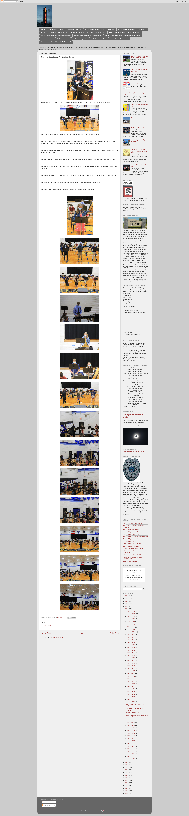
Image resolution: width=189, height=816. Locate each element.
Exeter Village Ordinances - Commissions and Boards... (123, 35)
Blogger (105, 811)
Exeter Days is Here (137, 83)
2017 (127, 770)
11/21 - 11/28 (131, 624)
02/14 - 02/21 (131, 743)
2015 (127, 775)
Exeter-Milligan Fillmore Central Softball (135, 536)
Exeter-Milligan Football (130, 539)
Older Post (114, 633)
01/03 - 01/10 (131, 759)
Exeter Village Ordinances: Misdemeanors (87, 35)
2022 (127, 606)
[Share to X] (71, 618)
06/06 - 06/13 (131, 686)
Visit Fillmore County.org (130, 561)
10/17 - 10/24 (131, 637)
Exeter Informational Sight (131, 529)
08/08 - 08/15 (131, 663)
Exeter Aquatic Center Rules (120, 39)
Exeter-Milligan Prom (132, 712)
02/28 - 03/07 (131, 738)
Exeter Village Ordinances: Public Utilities (54, 32)
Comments (46, 805)
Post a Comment (48, 625)
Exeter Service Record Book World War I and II (56, 42)
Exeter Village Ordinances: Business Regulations (125, 32)
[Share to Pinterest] (75, 618)
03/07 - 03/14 (131, 735)
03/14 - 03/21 (131, 733)
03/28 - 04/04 (131, 728)
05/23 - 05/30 (131, 691)
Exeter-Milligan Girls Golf (131, 541)
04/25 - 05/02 (131, 702)
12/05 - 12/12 (131, 619)
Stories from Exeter (47, 39)
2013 (127, 780)
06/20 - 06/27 (131, 681)
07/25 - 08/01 (131, 668)
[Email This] (68, 618)
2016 (127, 772)
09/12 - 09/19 (131, 650)
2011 (127, 785)
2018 (127, 767)
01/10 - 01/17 (131, 756)
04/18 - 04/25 (131, 720)
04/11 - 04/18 (131, 722)
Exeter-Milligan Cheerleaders (132, 534)
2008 (127, 793)
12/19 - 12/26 (131, 614)
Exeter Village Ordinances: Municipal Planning (100, 29)
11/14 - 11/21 (131, 627)
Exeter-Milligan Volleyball (131, 546)
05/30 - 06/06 (131, 689)
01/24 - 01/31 (131, 751)
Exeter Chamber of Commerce (132, 523)
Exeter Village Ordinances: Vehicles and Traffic (56, 35)
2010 (127, 788)
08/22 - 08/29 (131, 658)
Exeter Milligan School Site (131, 532)
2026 (127, 596)
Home (43, 29)
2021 (127, 609)
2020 (127, 762)
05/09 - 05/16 (131, 697)
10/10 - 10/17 (131, 639)
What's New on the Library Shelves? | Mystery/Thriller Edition (139, 151)
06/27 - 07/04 (131, 678)
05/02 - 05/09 (131, 699)
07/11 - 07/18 (131, 673)
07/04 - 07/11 (131, 676)
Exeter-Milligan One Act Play (132, 543)
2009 (127, 791)
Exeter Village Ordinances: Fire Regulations (132, 29)
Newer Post (46, 633)
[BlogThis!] (69, 618)
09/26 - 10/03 (131, 645)
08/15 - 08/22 (131, 660)
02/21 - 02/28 (131, 741)
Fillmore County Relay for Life (132, 554)
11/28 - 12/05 (131, 621)
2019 (127, 765)
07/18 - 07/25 (131, 671)
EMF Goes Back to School (139, 128)
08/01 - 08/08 (131, 665)
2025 (127, 598)
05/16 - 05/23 (131, 694)
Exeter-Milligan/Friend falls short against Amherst (139, 56)
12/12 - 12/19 (131, 616)
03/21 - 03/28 (131, 730)
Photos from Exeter (63, 39)
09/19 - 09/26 (131, 647)
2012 (127, 783)
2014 (127, 778)
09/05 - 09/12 (131, 652)
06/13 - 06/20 (131, 684)
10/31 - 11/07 (131, 632)
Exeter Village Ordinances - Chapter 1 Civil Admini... (65, 29)
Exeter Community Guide (99, 39)
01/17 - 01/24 (131, 753)
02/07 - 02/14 (131, 746)
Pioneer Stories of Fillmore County (133, 451)
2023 (127, 603)
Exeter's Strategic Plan (80, 39)
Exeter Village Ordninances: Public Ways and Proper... (88, 32)
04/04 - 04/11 (131, 725)
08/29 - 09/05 (131, 655)
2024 (127, 601)
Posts (45, 802)
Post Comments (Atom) (56, 637)
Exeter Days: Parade (137, 118)
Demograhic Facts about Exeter (133, 548)
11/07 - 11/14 (131, 629)
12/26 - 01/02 (131, 611)
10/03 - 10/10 (131, 642)
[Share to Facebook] (73, 618)
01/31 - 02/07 (131, 748)
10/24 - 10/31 (131, 634)
